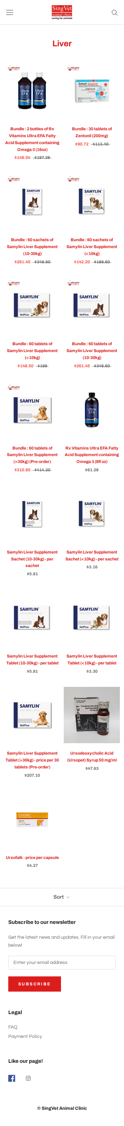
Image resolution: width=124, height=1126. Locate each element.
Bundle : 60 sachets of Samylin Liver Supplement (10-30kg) (32, 246)
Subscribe (34, 984)
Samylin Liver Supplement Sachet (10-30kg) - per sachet (32, 559)
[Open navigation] (9, 12)
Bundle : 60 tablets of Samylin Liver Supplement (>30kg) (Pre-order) (32, 455)
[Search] (115, 12)
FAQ (13, 1027)
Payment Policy (25, 1036)
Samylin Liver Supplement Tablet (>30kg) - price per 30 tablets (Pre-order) (32, 760)
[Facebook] (11, 1078)
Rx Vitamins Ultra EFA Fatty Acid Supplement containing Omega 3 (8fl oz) (92, 455)
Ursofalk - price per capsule (32, 857)
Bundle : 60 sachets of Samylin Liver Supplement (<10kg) (91, 246)
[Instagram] (28, 1078)
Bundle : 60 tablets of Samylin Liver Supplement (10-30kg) (91, 350)
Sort (59, 897)
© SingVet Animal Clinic (62, 1108)
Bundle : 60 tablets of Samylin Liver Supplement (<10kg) (32, 350)
